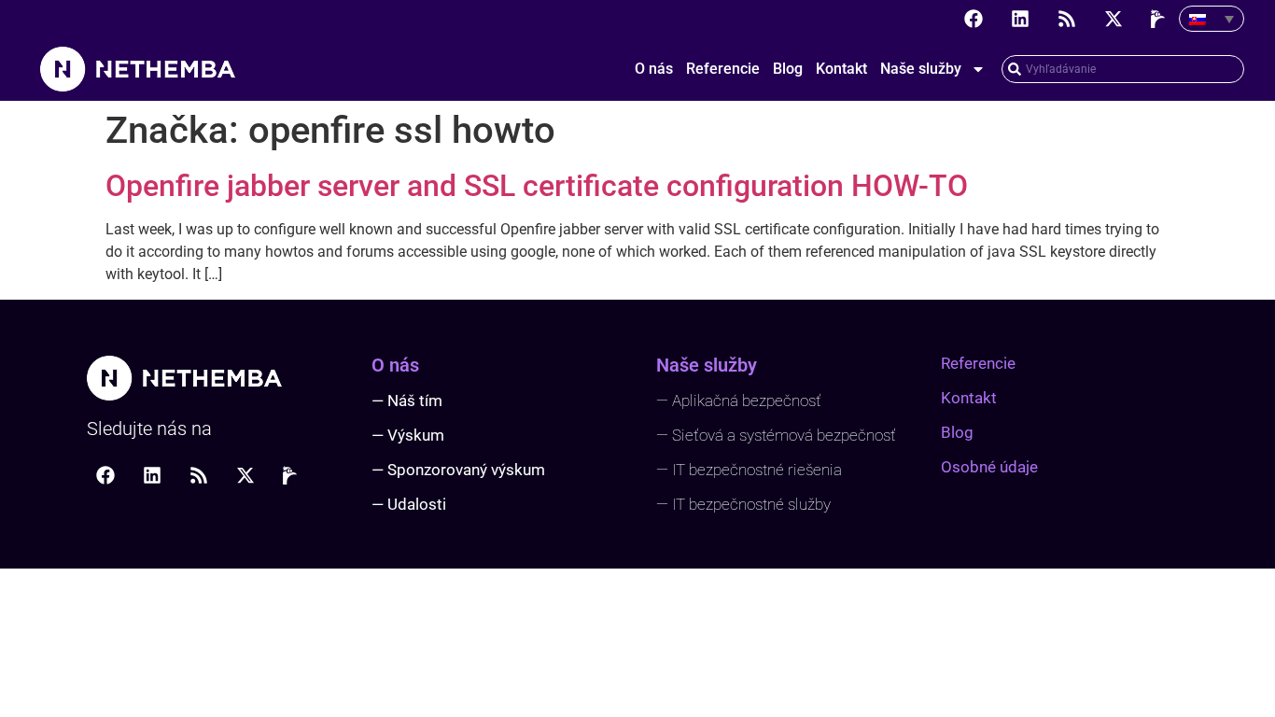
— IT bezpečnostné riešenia (749, 469)
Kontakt (841, 68)
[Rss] (1067, 18)
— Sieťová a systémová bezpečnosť (776, 435)
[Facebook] (973, 18)
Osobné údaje (989, 466)
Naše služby (920, 68)
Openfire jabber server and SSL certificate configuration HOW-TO (536, 186)
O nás (654, 68)
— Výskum (407, 435)
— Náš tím (406, 400)
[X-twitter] (1113, 18)
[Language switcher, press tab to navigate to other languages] (1211, 19)
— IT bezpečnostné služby (743, 504)
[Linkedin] (1020, 18)
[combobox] (1123, 69)
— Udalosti (408, 504)
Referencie (723, 68)
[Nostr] (1160, 18)
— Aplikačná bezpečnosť (738, 400)
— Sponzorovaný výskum (458, 469)
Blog (788, 68)
